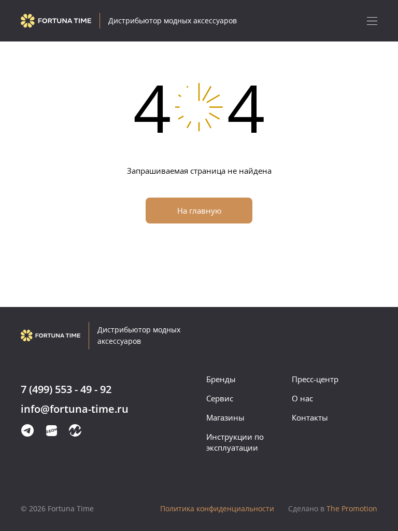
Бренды (221, 379)
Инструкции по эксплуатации (235, 442)
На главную (199, 210)
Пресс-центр (315, 379)
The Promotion (332, 508)
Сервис (219, 398)
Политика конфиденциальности (217, 508)
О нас (302, 398)
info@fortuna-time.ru (75, 409)
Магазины (225, 417)
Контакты (310, 417)
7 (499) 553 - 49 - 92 (66, 390)
